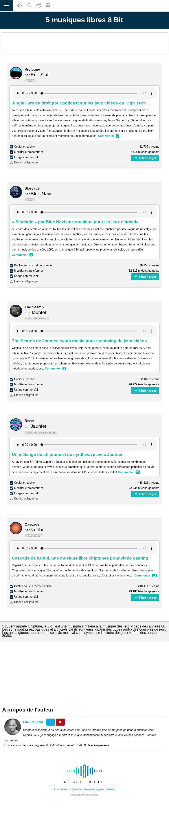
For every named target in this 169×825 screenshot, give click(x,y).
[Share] (38, 7)
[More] (48, 7)
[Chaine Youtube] (60, 722)
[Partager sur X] (50, 722)
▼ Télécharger (145, 158)
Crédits (111, 789)
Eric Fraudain (33, 722)
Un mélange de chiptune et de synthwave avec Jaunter (67, 454)
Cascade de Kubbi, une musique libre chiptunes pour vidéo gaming (80, 558)
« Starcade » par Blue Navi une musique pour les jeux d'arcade (75, 222)
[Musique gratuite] (20, 7)
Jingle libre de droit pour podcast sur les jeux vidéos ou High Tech (79, 103)
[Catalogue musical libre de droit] (29, 7)
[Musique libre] (84, 784)
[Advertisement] (84, 44)
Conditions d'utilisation (68, 789)
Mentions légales (94, 789)
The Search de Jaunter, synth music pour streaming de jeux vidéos (79, 340)
